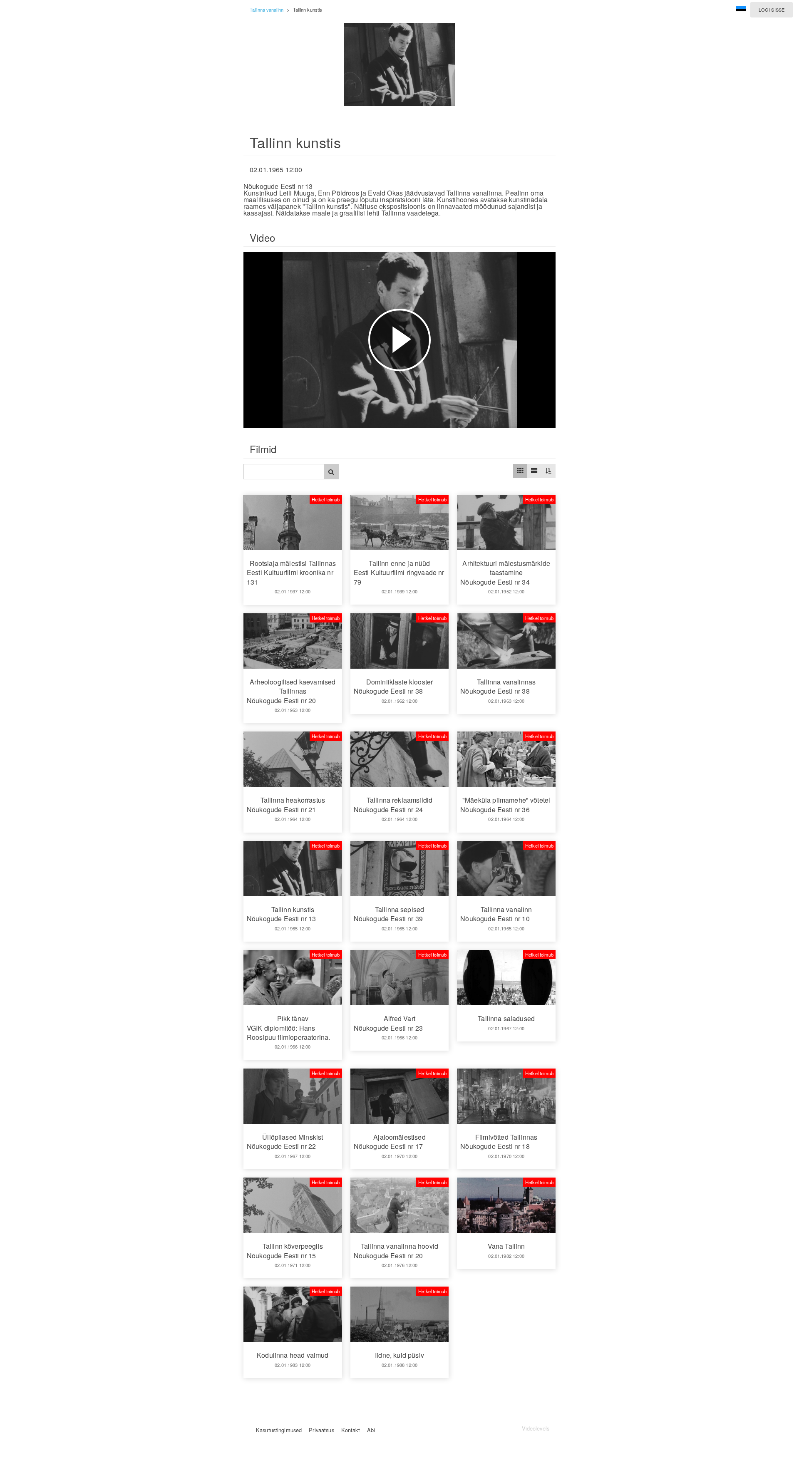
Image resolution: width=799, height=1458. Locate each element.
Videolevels (535, 1428)
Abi (371, 1430)
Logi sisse (771, 9)
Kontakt (350, 1430)
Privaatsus (321, 1430)
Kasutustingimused (279, 1430)
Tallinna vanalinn (266, 9)
